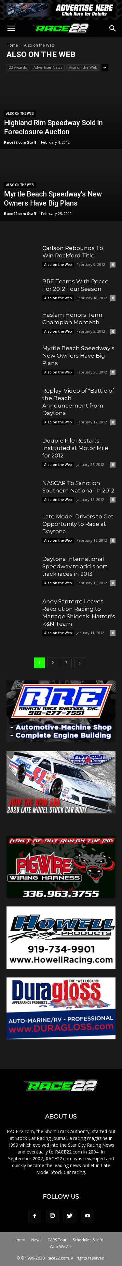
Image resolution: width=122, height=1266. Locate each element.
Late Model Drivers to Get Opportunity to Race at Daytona (78, 524)
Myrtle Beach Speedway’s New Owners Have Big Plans (78, 355)
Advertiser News (48, 67)
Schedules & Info (88, 1240)
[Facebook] (34, 1216)
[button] (113, 28)
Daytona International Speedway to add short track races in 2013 (74, 566)
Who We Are (61, 1246)
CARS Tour (57, 1240)
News (36, 1240)
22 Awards (18, 67)
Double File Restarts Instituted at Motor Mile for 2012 (75, 448)
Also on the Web (83, 67)
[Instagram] (52, 1216)
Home (12, 45)
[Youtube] (87, 1216)
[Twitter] (69, 1216)
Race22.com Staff (20, 142)
